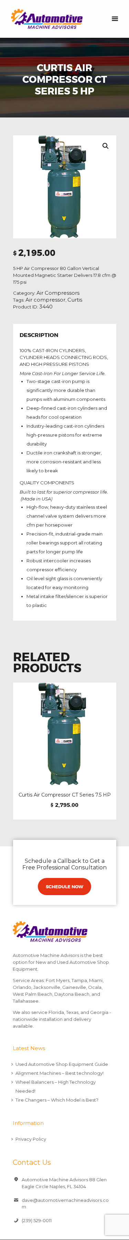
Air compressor (45, 300)
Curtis (74, 300)
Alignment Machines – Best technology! (59, 1073)
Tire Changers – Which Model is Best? (56, 1100)
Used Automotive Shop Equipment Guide (61, 1064)
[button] (105, 146)
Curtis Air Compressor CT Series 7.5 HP (65, 795)
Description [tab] (39, 335)
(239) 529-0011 (37, 1220)
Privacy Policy (30, 1139)
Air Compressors (57, 293)
